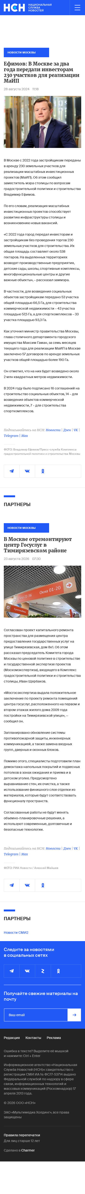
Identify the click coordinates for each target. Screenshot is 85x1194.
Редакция (12, 1038)
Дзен (67, 430)
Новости (53, 430)
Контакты (33, 1038)
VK (76, 430)
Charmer (28, 1150)
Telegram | (12, 436)
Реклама (54, 1038)
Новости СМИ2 (16, 932)
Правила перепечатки (22, 1135)
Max (24, 436)
